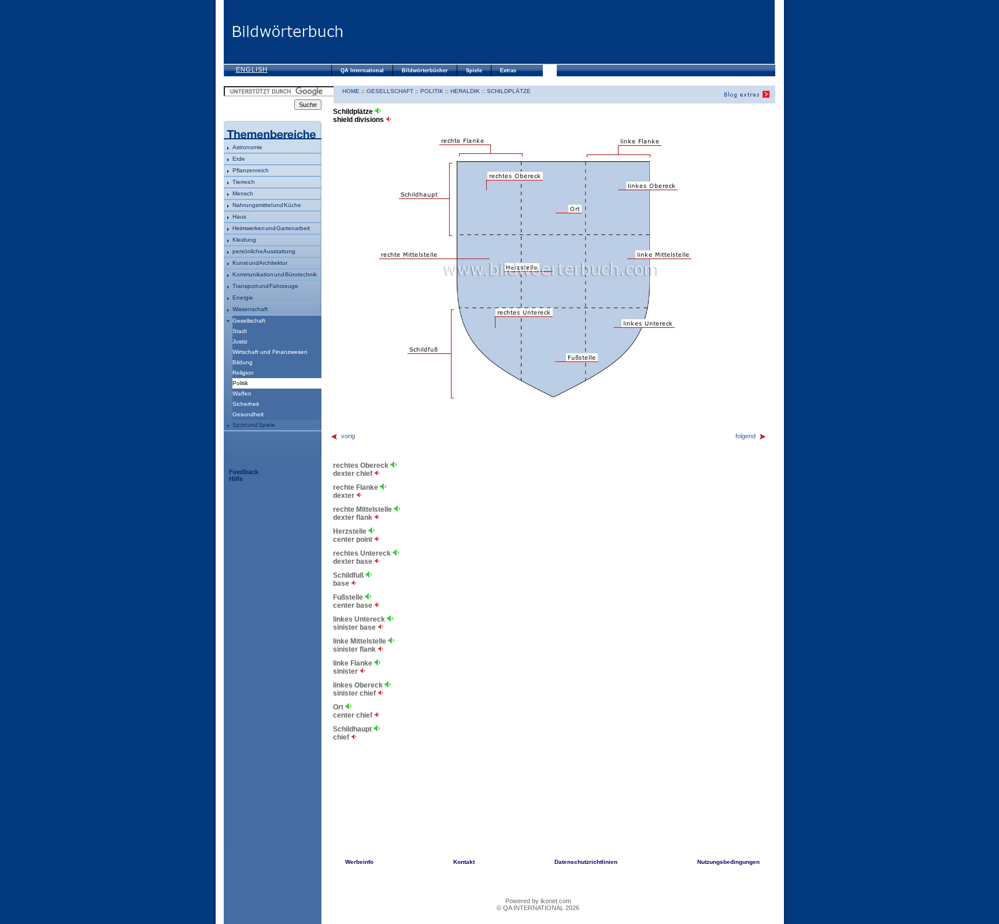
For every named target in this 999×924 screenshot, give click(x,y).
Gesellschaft (248, 320)
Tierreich (243, 182)
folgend (745, 436)
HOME (351, 91)
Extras (508, 70)
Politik (431, 91)
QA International (362, 70)
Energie (242, 297)
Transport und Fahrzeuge (265, 286)
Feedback (243, 471)
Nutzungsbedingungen (728, 862)
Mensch (242, 193)
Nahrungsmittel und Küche (266, 205)
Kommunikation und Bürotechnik (274, 274)
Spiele (474, 70)
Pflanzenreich (250, 170)
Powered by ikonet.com (538, 900)
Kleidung (244, 239)
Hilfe (236, 478)
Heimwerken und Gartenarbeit (271, 228)
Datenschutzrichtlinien (585, 862)
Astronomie (247, 147)
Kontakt (464, 862)
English (252, 69)
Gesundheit (248, 414)
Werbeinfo (359, 862)
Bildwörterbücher (425, 70)
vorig (348, 436)
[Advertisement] (559, 32)
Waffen (241, 393)
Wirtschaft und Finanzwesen (270, 352)
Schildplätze (509, 91)
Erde (238, 159)
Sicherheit (245, 404)
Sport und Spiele (253, 425)
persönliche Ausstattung (263, 251)
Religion (243, 372)
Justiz (239, 341)
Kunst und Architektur (259, 263)
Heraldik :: (468, 91)
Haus (239, 216)
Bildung (242, 362)
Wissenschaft (250, 309)
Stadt (239, 331)
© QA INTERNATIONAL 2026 (538, 907)
